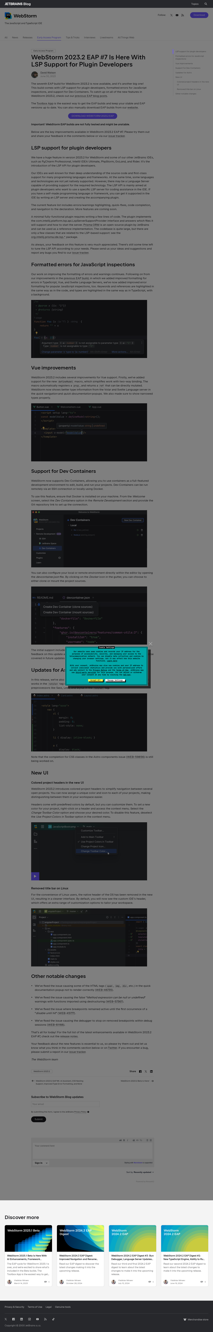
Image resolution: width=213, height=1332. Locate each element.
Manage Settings (115, 680)
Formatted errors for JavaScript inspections (189, 57)
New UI (178, 77)
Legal (49, 1307)
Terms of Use (122, 670)
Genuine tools (63, 1307)
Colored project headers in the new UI (193, 83)
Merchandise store (197, 1321)
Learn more (112, 661)
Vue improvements (184, 63)
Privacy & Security (14, 1307)
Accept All (95, 680)
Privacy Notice (100, 670)
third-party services (86, 672)
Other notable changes (185, 94)
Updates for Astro (183, 73)
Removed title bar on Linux (189, 89)
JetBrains (30, 1325)
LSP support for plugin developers (190, 51)
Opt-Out (126, 675)
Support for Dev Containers (188, 68)
